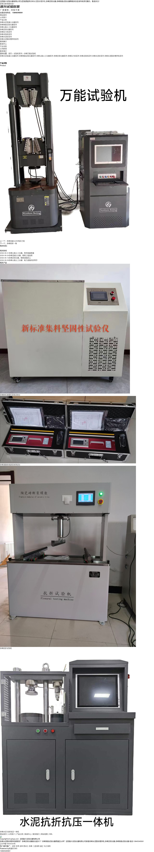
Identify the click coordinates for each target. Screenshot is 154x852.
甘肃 (17, 846)
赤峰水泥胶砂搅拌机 (37, 1)
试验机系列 (18, 53)
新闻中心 (3, 44)
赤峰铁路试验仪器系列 (8, 24)
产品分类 (3, 20)
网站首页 (3, 15)
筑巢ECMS (13, 848)
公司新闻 (3, 48)
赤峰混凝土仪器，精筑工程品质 (16, 255)
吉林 (21, 846)
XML (51, 834)
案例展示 (3, 41)
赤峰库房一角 (12, 243)
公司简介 (3, 17)
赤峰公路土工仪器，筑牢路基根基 (17, 253)
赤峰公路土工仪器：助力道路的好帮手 (19, 260)
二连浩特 (36, 846)
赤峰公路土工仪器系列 (8, 27)
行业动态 (3, 46)
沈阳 (13, 846)
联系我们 (3, 51)
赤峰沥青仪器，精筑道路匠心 (15, 258)
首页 (10, 53)
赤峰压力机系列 (6, 32)
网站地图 (44, 834)
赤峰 (30, 846)
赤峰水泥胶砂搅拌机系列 (9, 39)
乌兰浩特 (47, 846)
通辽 (41, 846)
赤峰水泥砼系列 (6, 36)
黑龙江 (25, 846)
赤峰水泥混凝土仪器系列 (9, 22)
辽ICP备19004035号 (8, 843)
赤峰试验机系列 (6, 34)
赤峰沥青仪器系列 (6, 29)
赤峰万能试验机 (30, 53)
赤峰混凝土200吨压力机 (16, 241)
